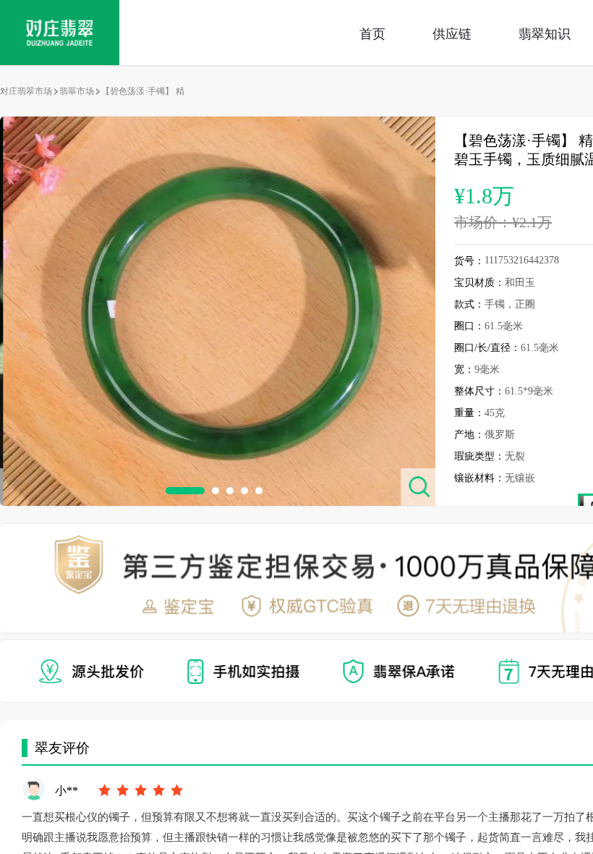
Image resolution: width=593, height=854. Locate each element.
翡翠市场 (76, 91)
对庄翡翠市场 (26, 91)
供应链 (452, 32)
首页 (372, 32)
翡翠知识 (545, 32)
